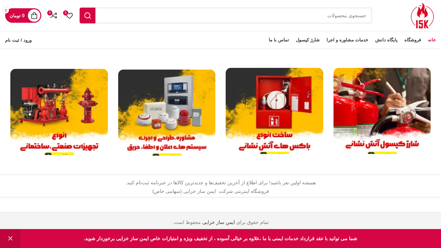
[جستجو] (87, 15)
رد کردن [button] (10, 238)
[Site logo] (422, 15)
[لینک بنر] (382, 111)
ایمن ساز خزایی (218, 222)
